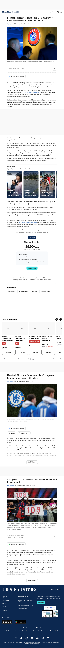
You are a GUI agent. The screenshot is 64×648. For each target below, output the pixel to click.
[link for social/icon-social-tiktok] (21, 638)
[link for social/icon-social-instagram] (26, 638)
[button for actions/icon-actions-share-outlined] (54, 68)
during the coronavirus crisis (28, 222)
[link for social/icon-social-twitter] (16, 638)
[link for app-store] (7, 622)
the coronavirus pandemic (32, 92)
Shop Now (8, 352)
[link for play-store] (20, 622)
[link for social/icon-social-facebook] (32, 638)
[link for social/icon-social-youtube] (37, 638)
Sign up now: (10, 24)
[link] (10, 12)
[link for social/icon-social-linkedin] (48, 638)
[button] (52, 12)
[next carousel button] (53, 506)
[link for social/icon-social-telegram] (42, 638)
